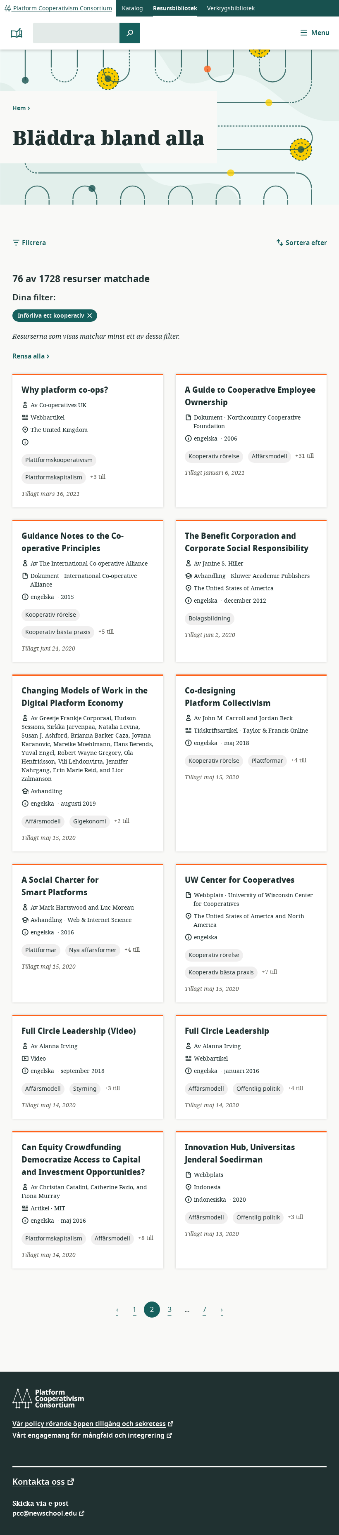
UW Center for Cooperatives (240, 880)
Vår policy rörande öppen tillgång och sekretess (89, 1423)
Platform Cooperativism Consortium (62, 8)
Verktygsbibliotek (231, 8)
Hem (19, 108)
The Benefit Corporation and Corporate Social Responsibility (246, 542)
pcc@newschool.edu (44, 1513)
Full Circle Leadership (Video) (78, 1031)
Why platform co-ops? (64, 390)
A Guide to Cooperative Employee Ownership (250, 396)
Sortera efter (305, 243)
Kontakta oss (38, 1481)
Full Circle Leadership (227, 1031)
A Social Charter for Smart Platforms (60, 886)
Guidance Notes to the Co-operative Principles (72, 542)
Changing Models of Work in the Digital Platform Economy (84, 697)
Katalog (132, 8)
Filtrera (33, 243)
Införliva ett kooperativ (57, 316)
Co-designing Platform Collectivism (228, 697)
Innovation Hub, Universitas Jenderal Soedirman (240, 1153)
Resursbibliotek (175, 8)
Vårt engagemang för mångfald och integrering (88, 1435)
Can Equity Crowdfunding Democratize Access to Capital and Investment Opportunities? (83, 1159)
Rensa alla (28, 356)
